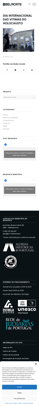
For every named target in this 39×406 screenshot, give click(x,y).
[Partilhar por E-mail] (32, 70)
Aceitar (19, 387)
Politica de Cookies (10, 351)
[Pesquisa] (28, 4)
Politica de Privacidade (11, 355)
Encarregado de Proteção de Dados (16, 358)
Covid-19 (6, 123)
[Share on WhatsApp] (24, 70)
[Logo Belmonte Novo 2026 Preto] (16, 4)
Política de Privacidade (25, 403)
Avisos (5, 115)
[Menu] (33, 4)
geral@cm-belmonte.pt (11, 234)
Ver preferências (19, 398)
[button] (36, 364)
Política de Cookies (11, 403)
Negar (19, 393)
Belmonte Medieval (10, 117)
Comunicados (8, 120)
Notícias (6, 129)
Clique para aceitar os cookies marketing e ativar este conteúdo (20, 154)
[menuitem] (28, 4)
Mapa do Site (7, 347)
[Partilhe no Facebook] (7, 70)
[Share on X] (15, 70)
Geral (5, 126)
